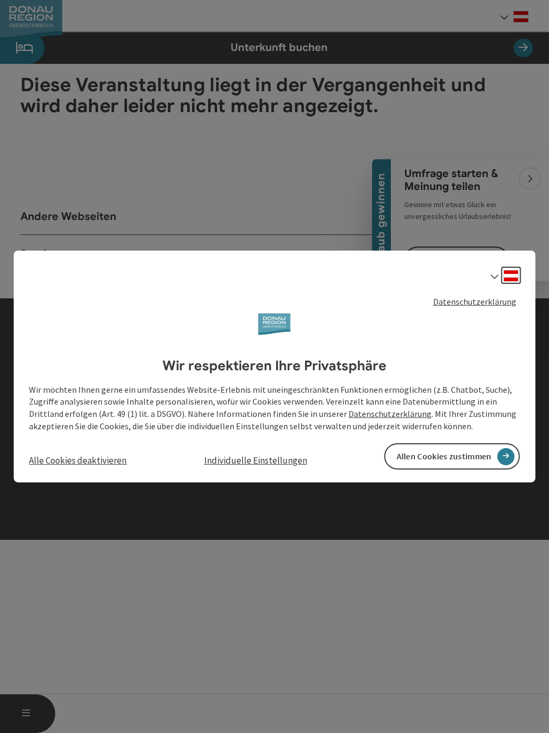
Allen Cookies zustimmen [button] (444, 456)
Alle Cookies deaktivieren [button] (78, 460)
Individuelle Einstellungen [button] (255, 460)
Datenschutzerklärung (474, 301)
